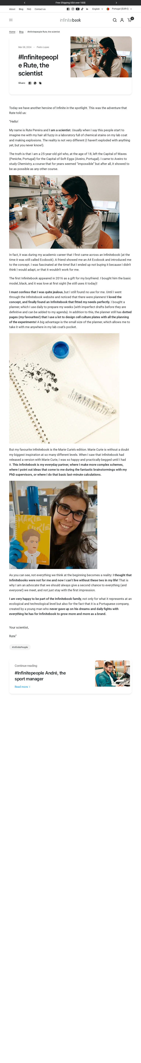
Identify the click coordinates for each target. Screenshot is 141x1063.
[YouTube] (77, 9)
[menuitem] (13, 9)
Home (12, 32)
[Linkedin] (87, 9)
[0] (129, 19)
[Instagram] (72, 9)
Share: (22, 83)
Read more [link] (21, 687)
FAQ (29, 9)
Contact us (40, 9)
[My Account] (122, 19)
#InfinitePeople (20, 647)
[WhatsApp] (35, 83)
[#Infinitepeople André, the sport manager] (112, 676)
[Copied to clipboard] (40, 83)
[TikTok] (82, 9)
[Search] (114, 19)
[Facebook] (68, 9)
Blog (21, 9)
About (12, 9)
